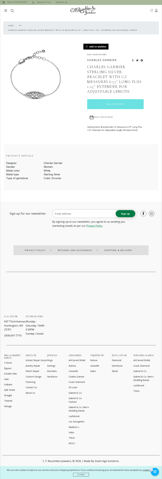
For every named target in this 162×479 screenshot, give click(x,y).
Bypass (8, 368)
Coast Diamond (77, 381)
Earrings (51, 365)
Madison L (74, 427)
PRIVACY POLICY (35, 250)
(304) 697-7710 (13, 335)
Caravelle (73, 371)
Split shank (9, 389)
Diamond (116, 360)
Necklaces (52, 376)
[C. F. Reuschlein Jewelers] (83, 10)
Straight (8, 395)
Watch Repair (32, 371)
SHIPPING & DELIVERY (118, 250)
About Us (30, 392)
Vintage (8, 406)
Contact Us (31, 387)
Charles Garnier (76, 376)
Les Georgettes (76, 421)
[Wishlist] (151, 10)
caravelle (94, 365)
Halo (6, 379)
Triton (72, 437)
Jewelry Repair (33, 365)
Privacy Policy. (94, 226)
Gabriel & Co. (75, 392)
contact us (61, 2)
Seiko (71, 432)
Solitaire (8, 384)
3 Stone (8, 362)
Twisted (8, 400)
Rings (50, 360)
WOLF (72, 443)
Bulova (72, 365)
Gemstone (117, 365)
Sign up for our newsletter (28, 213)
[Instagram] (151, 213)
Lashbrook (74, 416)
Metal (115, 371)
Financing (30, 381)
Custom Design (33, 376)
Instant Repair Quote (36, 360)
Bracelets (52, 371)
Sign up (125, 213)
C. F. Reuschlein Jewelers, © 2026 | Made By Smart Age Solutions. (81, 461)
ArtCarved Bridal (77, 360)
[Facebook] (142, 213)
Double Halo (10, 373)
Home (11, 26)
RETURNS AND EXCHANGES (75, 250)
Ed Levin (73, 387)
